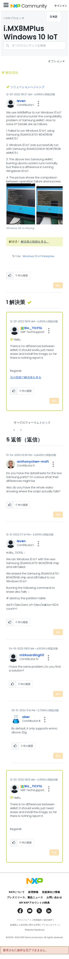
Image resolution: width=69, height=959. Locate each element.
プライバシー (23, 920)
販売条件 (48, 920)
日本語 (54, 16)
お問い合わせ (54, 897)
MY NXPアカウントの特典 (34, 902)
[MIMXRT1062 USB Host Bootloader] (14, 430)
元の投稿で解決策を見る (25, 377)
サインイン (60, 5)
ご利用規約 (36, 920)
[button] (38, 103)
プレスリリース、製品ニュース (25, 897)
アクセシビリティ (50, 925)
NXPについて (17, 892)
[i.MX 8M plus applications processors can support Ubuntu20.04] (21, 430)
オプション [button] (55, 61)
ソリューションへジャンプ (27, 87)
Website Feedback (34, 930)
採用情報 (33, 892)
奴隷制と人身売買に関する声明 (25, 925)
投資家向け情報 (51, 892)
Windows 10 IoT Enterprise (38, 256)
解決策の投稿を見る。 (35, 242)
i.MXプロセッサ (14, 18)
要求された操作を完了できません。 (25, 950)
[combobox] (34, 45)
